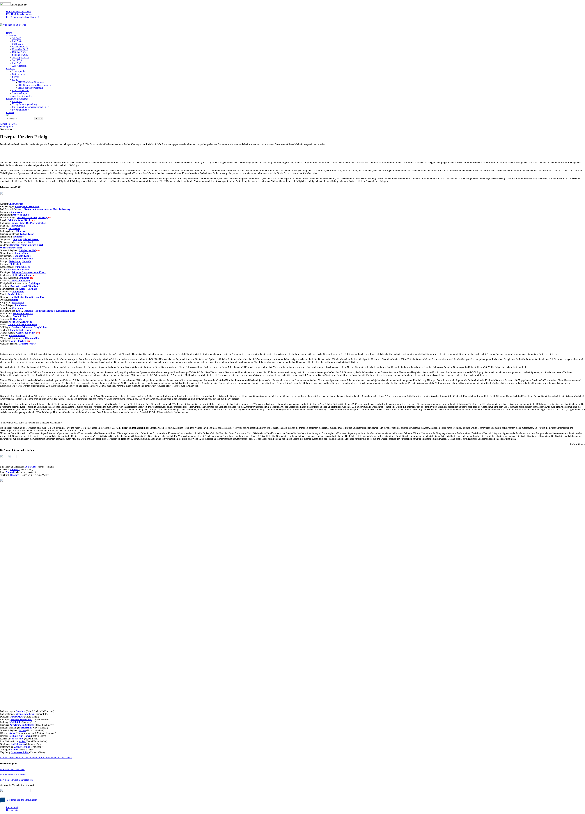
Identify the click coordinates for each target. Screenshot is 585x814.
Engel (19, 310)
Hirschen (15, 245)
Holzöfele (26, 261)
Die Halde (15, 297)
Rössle (27, 220)
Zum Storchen (19, 341)
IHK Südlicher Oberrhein (18, 11)
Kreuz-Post (14, 321)
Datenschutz (12, 810)
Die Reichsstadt (31, 239)
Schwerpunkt (6, 126)
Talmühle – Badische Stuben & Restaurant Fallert (49, 310)
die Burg (43, 217)
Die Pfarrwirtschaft (36, 223)
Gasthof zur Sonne (26, 332)
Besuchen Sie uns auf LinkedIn (22, 799)
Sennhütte (24, 278)
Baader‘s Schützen (27, 217)
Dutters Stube (18, 223)
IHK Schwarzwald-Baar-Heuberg (22, 17)
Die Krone (26, 321)
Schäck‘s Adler (15, 220)
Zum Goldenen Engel (32, 245)
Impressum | (12, 807)
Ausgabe (8, 124)
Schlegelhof (18, 275)
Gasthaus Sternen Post (32, 297)
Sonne (28, 275)
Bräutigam (14, 261)
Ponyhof (17, 239)
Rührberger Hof (27, 250)
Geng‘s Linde (41, 327)
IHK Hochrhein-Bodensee (19, 14)
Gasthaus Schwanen (22, 327)
